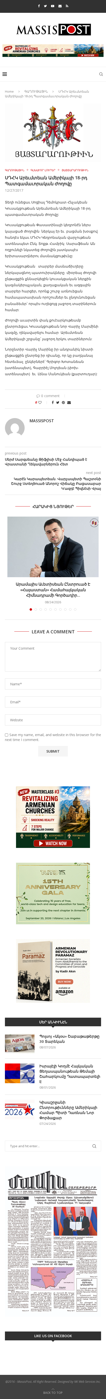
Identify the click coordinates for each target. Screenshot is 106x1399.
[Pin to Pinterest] (63, 402)
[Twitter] (45, 6)
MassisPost (42, 420)
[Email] (60, 6)
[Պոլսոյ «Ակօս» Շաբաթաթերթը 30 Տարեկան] (20, 1043)
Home (9, 91)
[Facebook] (39, 6)
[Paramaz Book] (53, 971)
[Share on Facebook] (53, 402)
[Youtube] (52, 6)
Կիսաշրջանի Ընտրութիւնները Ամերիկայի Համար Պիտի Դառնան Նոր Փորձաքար (68, 1110)
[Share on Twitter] (57, 402)
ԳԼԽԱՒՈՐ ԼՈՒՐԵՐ (43, 170)
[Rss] (67, 6)
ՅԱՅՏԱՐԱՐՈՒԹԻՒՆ (75, 170)
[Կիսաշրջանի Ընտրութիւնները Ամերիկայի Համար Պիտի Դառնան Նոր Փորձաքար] (20, 1109)
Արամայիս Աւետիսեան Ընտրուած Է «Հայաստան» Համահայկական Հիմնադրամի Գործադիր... (53, 589)
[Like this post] (43, 402)
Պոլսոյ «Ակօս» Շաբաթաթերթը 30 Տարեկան (69, 1039)
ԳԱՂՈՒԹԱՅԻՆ (36, 91)
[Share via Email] (69, 402)
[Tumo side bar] (53, 893)
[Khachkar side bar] (53, 817)
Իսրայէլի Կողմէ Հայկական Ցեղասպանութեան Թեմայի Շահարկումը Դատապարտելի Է (69, 1073)
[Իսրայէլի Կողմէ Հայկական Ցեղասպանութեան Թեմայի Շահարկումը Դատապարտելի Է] (20, 1073)
